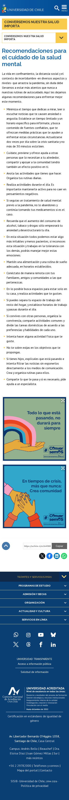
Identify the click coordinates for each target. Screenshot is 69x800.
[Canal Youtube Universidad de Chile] (41, 635)
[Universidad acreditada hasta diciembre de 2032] (35, 697)
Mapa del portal (27, 770)
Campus (15, 749)
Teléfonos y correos (46, 766)
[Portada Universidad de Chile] (24, 8)
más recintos (34, 758)
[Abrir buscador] (56, 8)
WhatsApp (64, 556)
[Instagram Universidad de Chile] (28, 635)
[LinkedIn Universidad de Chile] (53, 644)
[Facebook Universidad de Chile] (41, 644)
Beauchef (46, 749)
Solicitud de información (34, 672)
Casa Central (46, 741)
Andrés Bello (29, 749)
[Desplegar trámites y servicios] (64, 577)
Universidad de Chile (32, 781)
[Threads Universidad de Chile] (28, 644)
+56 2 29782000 (20, 766)
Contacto (46, 770)
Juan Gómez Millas (39, 753)
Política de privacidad (34, 786)
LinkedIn (57, 556)
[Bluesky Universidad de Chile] (53, 635)
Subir (6, 546)
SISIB (14, 781)
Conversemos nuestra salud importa (31, 24)
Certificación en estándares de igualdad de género (34, 718)
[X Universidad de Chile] (16, 644)
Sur (56, 753)
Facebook (49, 556)
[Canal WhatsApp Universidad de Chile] (16, 635)
